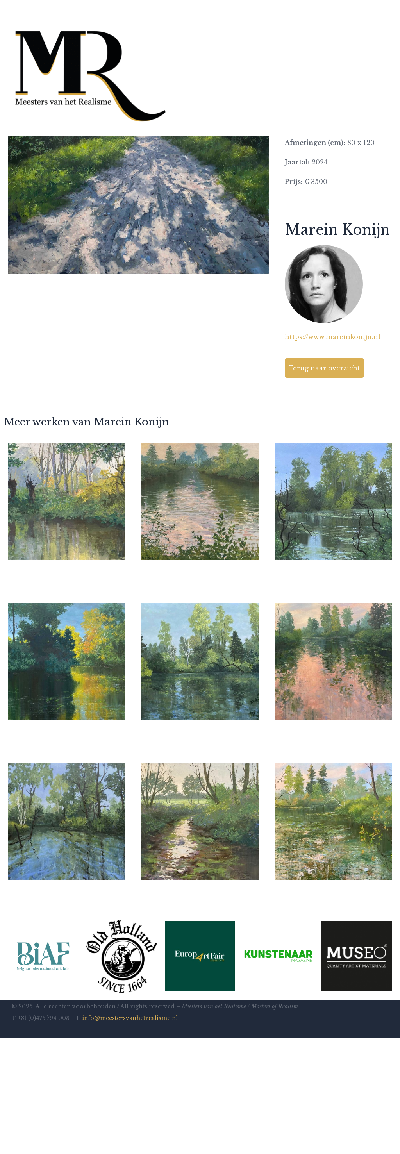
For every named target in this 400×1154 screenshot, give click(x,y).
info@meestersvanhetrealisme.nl (130, 1018)
